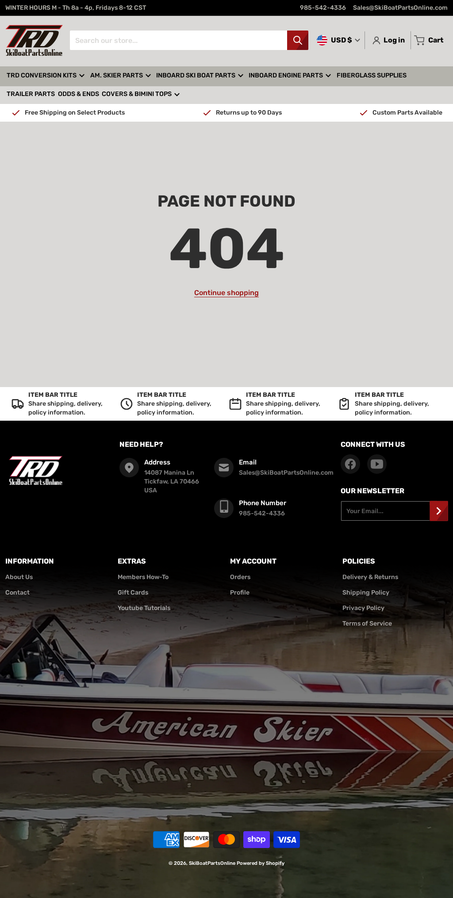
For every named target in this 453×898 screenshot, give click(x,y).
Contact (17, 592)
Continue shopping (226, 292)
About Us (19, 577)
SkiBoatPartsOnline (212, 863)
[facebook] (350, 464)
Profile (240, 592)
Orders (240, 577)
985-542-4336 (323, 8)
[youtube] (377, 464)
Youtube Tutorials (144, 608)
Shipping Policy (365, 592)
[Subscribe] (439, 511)
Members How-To (143, 577)
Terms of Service (367, 623)
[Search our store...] (297, 40)
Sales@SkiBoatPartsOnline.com (400, 8)
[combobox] (189, 40)
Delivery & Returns (370, 577)
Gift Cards (133, 592)
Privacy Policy (363, 608)
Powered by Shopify (260, 863)
